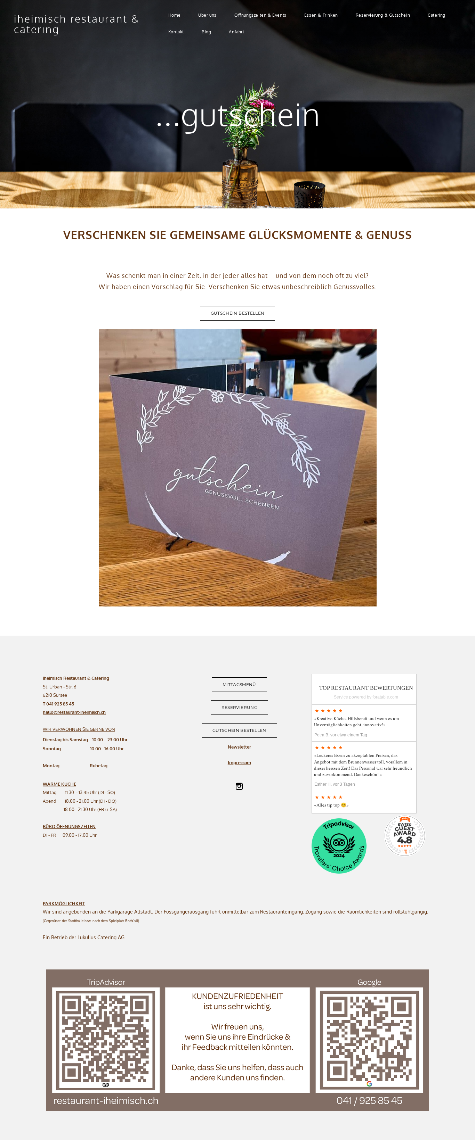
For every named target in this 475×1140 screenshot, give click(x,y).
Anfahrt (236, 31)
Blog (206, 31)
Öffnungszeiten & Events (260, 15)
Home (174, 15)
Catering (436, 15)
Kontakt (176, 31)
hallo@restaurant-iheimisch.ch (74, 712)
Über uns (207, 15)
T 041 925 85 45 (58, 704)
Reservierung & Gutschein (383, 15)
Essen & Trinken (321, 15)
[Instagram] (239, 786)
